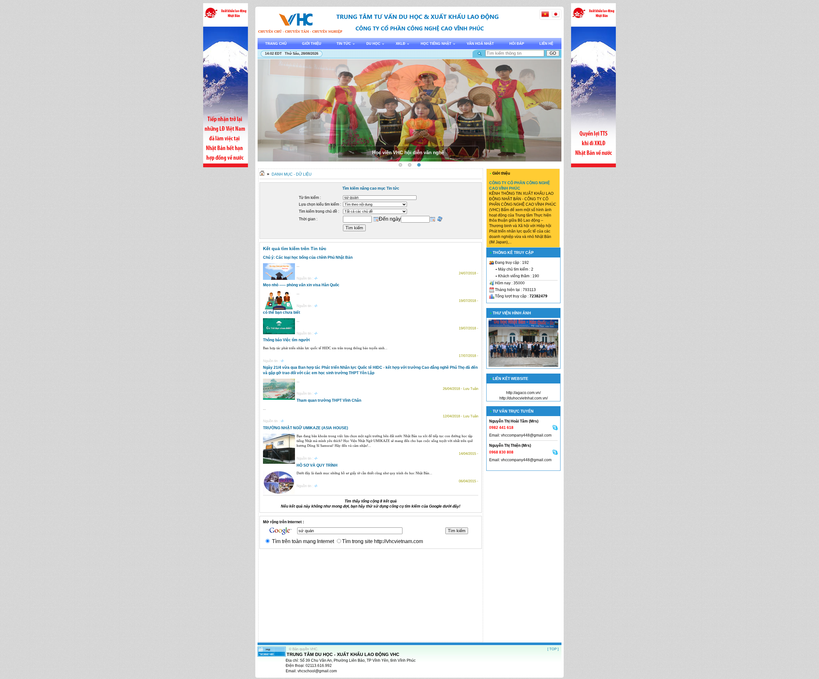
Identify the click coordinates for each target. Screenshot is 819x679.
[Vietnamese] (545, 14)
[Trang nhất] (262, 174)
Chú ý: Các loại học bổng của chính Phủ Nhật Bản (308, 257)
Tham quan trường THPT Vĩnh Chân (329, 400)
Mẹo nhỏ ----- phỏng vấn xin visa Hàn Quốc (301, 285)
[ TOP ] (553, 649)
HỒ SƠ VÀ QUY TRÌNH (317, 465)
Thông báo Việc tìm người (286, 340)
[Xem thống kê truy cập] (272, 655)
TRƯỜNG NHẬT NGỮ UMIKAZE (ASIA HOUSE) (305, 428)
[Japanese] (556, 14)
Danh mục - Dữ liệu (292, 174)
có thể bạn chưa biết (281, 312)
